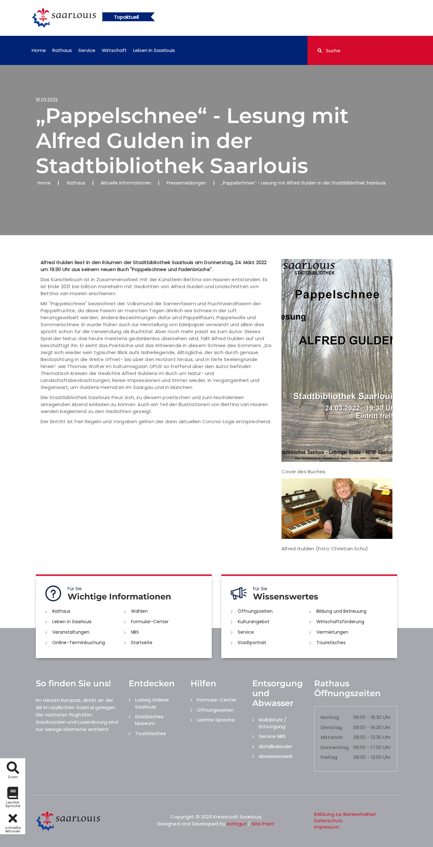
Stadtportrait (252, 642)
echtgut (236, 823)
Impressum (326, 827)
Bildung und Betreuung (341, 611)
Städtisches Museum (149, 720)
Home (39, 50)
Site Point (263, 823)
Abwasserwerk (276, 756)
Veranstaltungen (70, 632)
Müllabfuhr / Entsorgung (272, 723)
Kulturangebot (253, 621)
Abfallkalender (275, 746)
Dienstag (331, 727)
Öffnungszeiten (255, 611)
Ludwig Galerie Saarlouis (152, 703)
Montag (330, 717)
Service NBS (272, 736)
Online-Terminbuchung (78, 642)
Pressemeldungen (186, 183)
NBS (135, 632)
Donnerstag (335, 747)
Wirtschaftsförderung (340, 621)
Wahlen (139, 611)
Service (86, 50)
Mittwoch (332, 737)
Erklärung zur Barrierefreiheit (345, 814)
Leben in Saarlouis (154, 50)
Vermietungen (332, 632)
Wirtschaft (114, 50)
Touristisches (331, 642)
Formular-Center (150, 621)
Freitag (329, 757)
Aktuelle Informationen (125, 183)
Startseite (141, 642)
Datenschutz (328, 821)
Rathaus (62, 50)
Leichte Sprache (216, 719)
